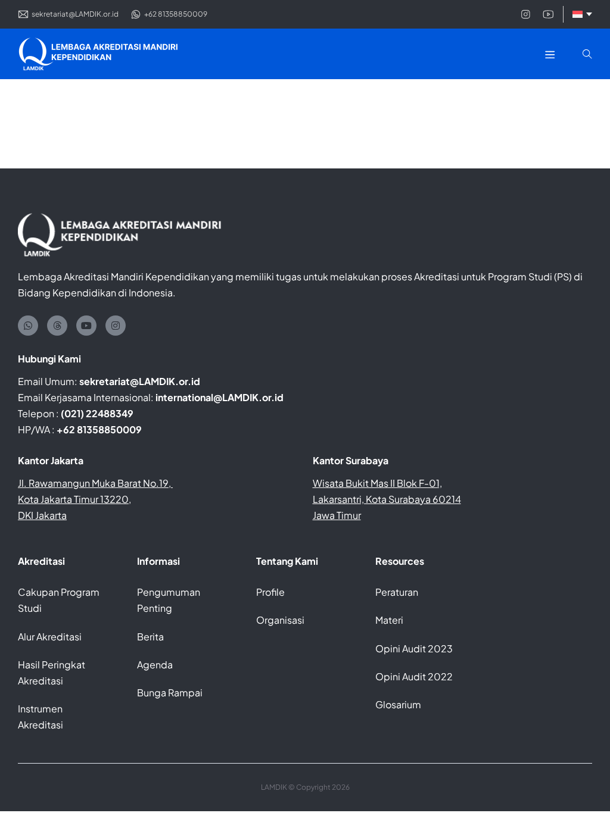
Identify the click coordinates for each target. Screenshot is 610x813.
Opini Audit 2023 (414, 648)
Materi (389, 620)
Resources (399, 561)
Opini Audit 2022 (414, 676)
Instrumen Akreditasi (40, 716)
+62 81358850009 (99, 429)
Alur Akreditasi (50, 636)
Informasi (158, 561)
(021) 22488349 (97, 413)
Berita (150, 636)
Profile (270, 592)
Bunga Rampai (170, 692)
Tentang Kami (287, 561)
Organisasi (280, 620)
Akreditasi (41, 561)
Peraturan (396, 592)
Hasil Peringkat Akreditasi (51, 672)
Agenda (155, 664)
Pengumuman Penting (168, 600)
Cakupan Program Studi (58, 600)
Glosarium (398, 704)
